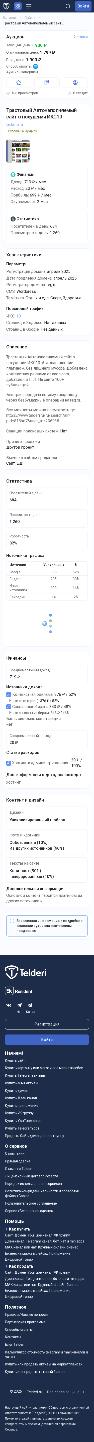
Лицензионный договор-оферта (31, 1176)
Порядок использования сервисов (33, 1184)
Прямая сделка (17, 1161)
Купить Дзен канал (21, 1098)
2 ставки (81, 37)
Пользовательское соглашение (31, 1203)
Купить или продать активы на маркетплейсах (43, 1364)
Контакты (13, 1337)
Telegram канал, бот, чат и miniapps (55, 1241)
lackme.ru (14, 124)
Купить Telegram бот (22, 1128)
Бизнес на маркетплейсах (26, 1253)
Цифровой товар (19, 1259)
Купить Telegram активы (25, 1075)
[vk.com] (9, 1005)
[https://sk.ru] (18, 994)
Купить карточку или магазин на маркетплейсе (44, 1068)
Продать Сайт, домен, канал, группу (34, 1136)
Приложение (59, 1253)
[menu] (29, 6)
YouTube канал (40, 1235)
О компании (15, 1153)
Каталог (10, 18)
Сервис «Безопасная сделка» (29, 1211)
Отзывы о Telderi (18, 1169)
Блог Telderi (14, 1344)
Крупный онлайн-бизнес (58, 1247)
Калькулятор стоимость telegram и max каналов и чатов (46, 1354)
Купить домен (16, 1091)
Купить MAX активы (21, 1083)
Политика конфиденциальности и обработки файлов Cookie (42, 1193)
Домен (20, 1235)
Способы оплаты (19, 1330)
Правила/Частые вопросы (26, 1315)
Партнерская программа (25, 1322)
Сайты (30, 18)
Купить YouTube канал (23, 1121)
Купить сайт (15, 1060)
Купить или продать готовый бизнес (35, 1372)
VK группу (62, 1235)
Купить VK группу (19, 1113)
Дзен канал (14, 1241)
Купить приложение (21, 1106)
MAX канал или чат (21, 1247)
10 (18, 316)
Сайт (9, 1235)
